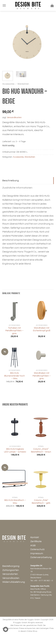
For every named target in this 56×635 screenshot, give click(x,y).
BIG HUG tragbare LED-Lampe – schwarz (15, 450)
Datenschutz (37, 549)
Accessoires (8, 84)
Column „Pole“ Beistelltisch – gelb (41, 501)
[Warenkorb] (52, 5)
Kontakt (34, 537)
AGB (33, 545)
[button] (5, 629)
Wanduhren (23, 84)
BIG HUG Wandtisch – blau (15, 501)
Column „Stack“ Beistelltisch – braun (41, 450)
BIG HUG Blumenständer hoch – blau (14, 376)
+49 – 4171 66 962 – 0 (43, 581)
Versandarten (10, 574)
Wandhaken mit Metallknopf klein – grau (42, 376)
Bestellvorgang (10, 566)
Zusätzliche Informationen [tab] (17, 187)
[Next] (48, 43)
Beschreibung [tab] (10, 180)
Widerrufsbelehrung (13, 582)
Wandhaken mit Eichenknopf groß (41, 329)
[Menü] (4, 5)
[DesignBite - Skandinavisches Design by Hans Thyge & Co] (28, 5)
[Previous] (7, 43)
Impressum (36, 553)
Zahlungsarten (10, 570)
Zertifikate (36, 541)
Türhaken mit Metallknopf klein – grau (14, 331)
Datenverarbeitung (41, 557)
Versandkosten (14, 117)
